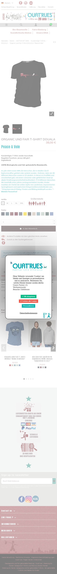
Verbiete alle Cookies (29, 301)
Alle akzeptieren (29, 296)
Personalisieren (28, 306)
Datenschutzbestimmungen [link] (28, 313)
